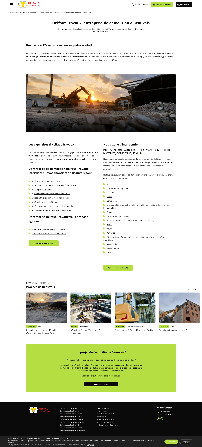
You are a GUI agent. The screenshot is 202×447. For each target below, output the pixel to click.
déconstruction (40, 185)
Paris (109, 216)
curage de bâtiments (43, 189)
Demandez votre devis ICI (118, 268)
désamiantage (40, 206)
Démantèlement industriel (105, 414)
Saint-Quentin (113, 248)
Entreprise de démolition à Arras (70, 411)
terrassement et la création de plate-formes (53, 210)
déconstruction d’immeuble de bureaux (51, 198)
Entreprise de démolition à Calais (71, 417)
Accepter (171, 441)
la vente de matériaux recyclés (45, 229)
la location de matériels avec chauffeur (49, 233)
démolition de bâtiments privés (47, 181)
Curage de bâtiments (103, 408)
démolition (38, 202)
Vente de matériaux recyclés (106, 422)
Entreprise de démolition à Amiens (71, 408)
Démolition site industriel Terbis (139, 220)
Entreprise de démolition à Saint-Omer (72, 428)
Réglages (90, 445)
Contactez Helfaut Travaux (43, 243)
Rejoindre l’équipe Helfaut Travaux (108, 425)
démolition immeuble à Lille (123, 205)
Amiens (110, 184)
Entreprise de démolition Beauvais (71, 414)
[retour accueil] (28, 3)
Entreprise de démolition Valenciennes (72, 431)
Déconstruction (101, 411)
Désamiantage (101, 417)
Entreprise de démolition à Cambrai (71, 419)
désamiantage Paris (121, 216)
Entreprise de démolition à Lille (70, 425)
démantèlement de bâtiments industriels (52, 193)
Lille (108, 205)
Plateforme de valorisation (105, 419)
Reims (109, 224)
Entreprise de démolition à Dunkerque (72, 422)
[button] (194, 289)
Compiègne (112, 201)
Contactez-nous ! (101, 384)
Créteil (109, 196)
